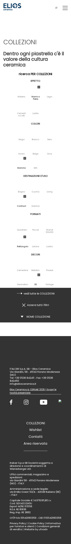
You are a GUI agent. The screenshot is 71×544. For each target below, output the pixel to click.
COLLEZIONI (35, 423)
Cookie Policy (36, 523)
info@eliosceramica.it (23, 384)
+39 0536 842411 (24, 378)
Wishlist (35, 429)
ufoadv (43, 529)
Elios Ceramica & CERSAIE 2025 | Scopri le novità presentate (33, 391)
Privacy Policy (18, 523)
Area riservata (35, 443)
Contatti (35, 436)
